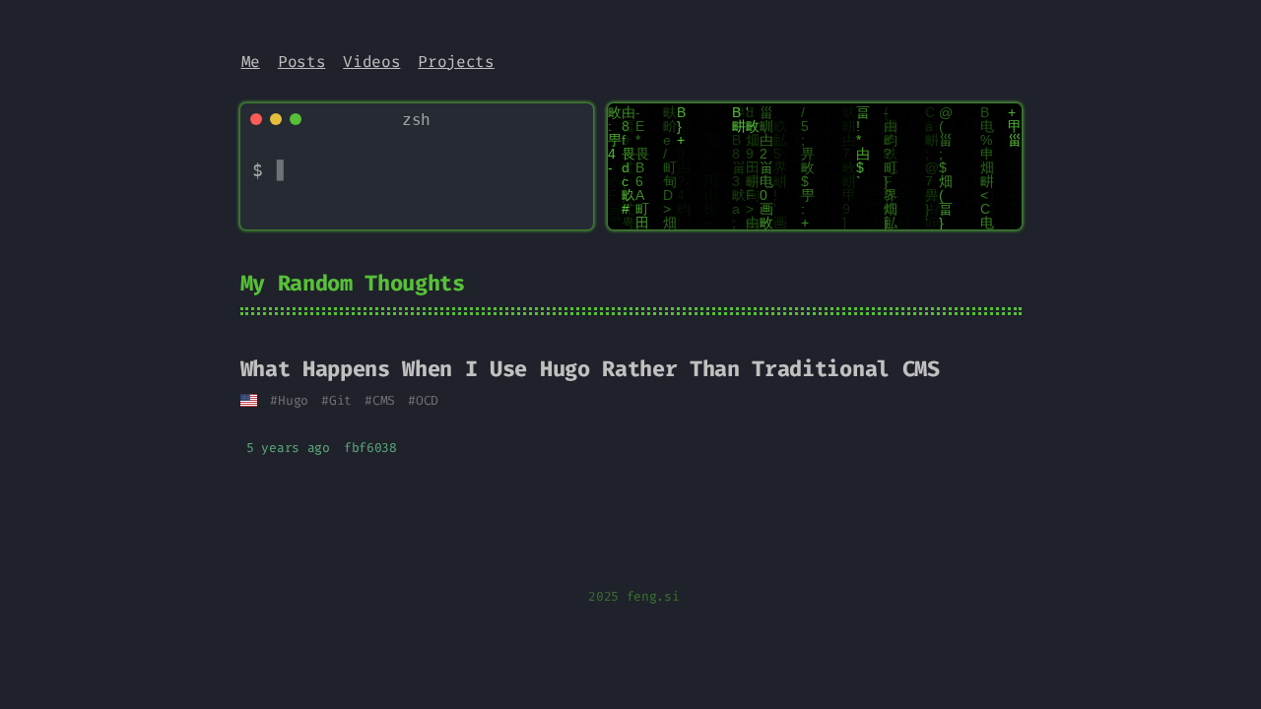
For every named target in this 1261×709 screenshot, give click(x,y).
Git (340, 400)
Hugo (292, 400)
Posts (301, 61)
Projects (456, 61)
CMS (383, 400)
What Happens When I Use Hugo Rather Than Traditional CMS (590, 368)
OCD (427, 400)
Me (250, 61)
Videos (371, 61)
